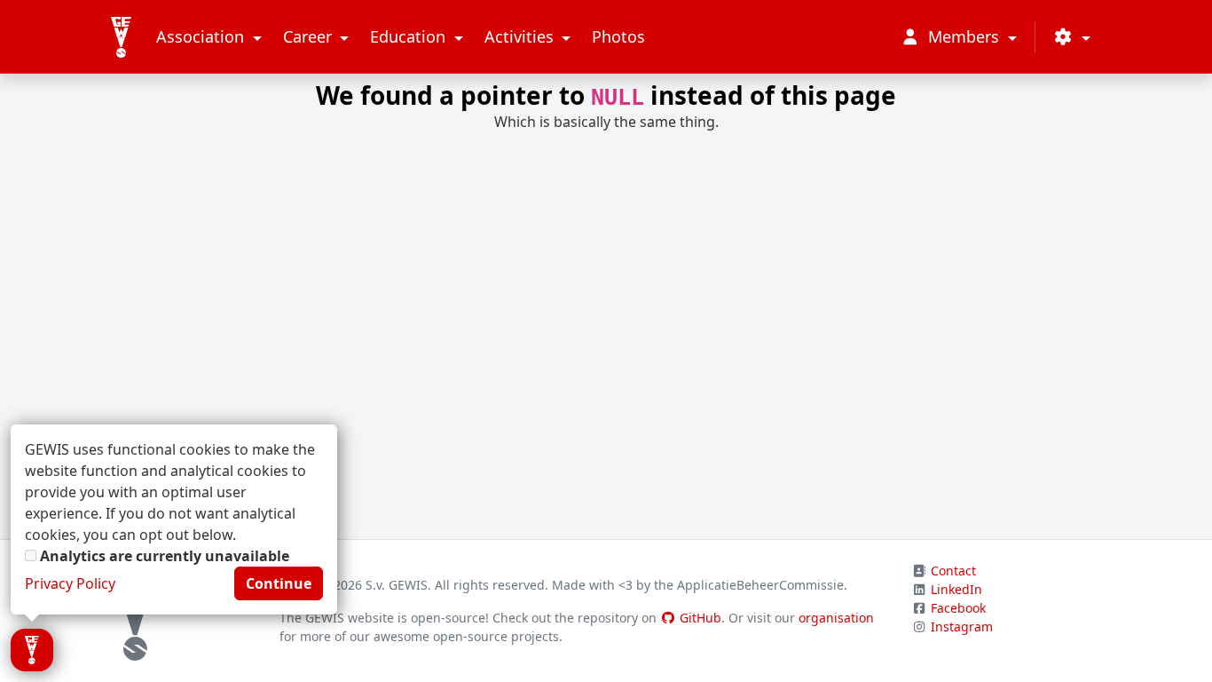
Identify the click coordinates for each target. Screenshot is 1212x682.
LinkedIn (956, 589)
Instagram (962, 626)
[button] (1072, 37)
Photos (618, 36)
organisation (836, 617)
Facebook (958, 607)
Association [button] (202, 36)
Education (410, 36)
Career (309, 36)
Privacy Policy (70, 583)
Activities (521, 36)
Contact (953, 570)
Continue (278, 583)
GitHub (698, 617)
